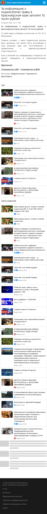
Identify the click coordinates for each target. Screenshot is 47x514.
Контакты (6, 492)
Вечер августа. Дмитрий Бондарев (27, 402)
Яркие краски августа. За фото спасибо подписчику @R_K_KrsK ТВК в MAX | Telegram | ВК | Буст (29, 209)
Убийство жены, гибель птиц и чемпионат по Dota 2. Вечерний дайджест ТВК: (26, 289)
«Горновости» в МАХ (30, 69)
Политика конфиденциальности (15, 500)
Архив (5, 508)
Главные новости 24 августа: (25, 178)
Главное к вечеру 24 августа (25, 370)
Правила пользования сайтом (14, 504)
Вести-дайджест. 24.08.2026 (25, 299)
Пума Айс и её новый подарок (25, 102)
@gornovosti (6, 65)
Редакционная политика (12, 496)
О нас (5, 489)
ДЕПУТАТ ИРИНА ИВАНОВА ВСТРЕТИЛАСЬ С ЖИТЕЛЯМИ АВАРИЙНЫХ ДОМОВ (26, 190)
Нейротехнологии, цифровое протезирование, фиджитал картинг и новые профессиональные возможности (29, 92)
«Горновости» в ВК (10, 69)
